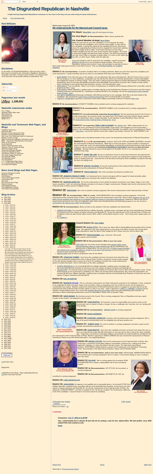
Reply (60, 426)
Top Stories (57, 403)
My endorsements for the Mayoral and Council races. (80, 27)
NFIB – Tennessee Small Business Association (17, 141)
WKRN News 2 (6, 117)
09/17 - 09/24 (9, 234)
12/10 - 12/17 (9, 211)
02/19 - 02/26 (9, 306)
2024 (6, 201)
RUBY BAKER (62, 77)
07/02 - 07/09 (9, 270)
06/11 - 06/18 (9, 275)
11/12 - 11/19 (9, 218)
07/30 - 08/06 (9, 247)
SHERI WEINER (69, 296)
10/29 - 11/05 (9, 222)
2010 (6, 342)
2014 (6, 335)
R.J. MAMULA (62, 217)
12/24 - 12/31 (9, 207)
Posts (6, 87)
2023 (6, 203)
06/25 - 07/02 (9, 271)
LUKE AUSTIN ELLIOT (71, 380)
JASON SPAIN (68, 384)
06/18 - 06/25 (9, 273)
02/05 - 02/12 (9, 310)
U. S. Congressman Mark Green (12, 161)
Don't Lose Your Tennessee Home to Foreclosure (17, 136)
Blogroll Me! (5, 367)
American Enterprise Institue (11, 173)
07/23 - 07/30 (9, 264)
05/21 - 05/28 (9, 281)
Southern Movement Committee (99, 290)
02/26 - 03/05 (9, 304)
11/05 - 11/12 (9, 220)
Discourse (5, 181)
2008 (6, 346)
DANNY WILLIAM (90, 155)
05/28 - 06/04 (9, 279)
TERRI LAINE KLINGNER (104, 125)
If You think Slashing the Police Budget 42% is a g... (18, 255)
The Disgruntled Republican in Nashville (48, 8)
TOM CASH (80, 244)
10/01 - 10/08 (9, 230)
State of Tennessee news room (12, 145)
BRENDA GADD (109, 310)
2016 (6, 331)
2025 (6, 199)
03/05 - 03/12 (9, 302)
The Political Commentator (10, 189)
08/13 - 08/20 (9, 243)
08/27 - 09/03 (9, 239)
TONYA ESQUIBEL (93, 235)
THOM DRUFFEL (93, 302)
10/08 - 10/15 (9, 228)
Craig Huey (79, 131)
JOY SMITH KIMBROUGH (66, 95)
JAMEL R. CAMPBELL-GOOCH (131, 289)
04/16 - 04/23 (9, 291)
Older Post (147, 465)
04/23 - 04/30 (9, 289)
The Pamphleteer (7, 160)
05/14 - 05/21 (9, 283)
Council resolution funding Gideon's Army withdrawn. (19, 257)
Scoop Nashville (7, 144)
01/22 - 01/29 (9, 313)
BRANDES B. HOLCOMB (116, 147)
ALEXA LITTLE (92, 227)
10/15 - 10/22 (9, 226)
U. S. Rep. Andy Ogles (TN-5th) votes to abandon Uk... (20, 259)
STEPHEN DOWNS (105, 66)
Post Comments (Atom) (70, 469)
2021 (6, 321)
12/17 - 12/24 (9, 209)
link (133, 98)
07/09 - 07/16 (9, 268)
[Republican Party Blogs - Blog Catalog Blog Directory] (20, 373)
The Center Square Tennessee (11, 155)
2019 (6, 325)
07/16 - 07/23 (9, 266)
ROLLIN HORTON (70, 279)
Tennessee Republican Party (11, 152)
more (93, 32)
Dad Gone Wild (6, 131)
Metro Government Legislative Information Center (17, 139)
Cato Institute (6, 176)
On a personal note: (18, 18)
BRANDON (68, 283)
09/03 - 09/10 (9, 237)
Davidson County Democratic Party (13, 133)
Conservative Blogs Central (10, 178)
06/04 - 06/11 (9, 277)
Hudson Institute (7, 184)
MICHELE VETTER (95, 341)
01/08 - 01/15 (9, 315)
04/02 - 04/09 (9, 294)
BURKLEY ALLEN (78, 62)
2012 (6, 338)
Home (5, 18)
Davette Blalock (114, 114)
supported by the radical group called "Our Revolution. (72, 203)
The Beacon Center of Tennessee (12, 153)
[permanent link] (62, 402)
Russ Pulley (105, 40)
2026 (6, 197)
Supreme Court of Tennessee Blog (13, 147)
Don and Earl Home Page (10, 182)
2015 (6, 333)
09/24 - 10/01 (9, 232)
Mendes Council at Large (10, 138)
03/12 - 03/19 (9, 300)
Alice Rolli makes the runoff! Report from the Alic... (18, 250)
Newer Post (57, 465)
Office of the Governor (9, 142)
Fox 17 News (6, 111)
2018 (6, 327)
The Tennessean (7, 115)
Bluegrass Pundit (7, 175)
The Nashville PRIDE (8, 156)
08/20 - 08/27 (9, 241)
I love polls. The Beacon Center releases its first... (18, 249)
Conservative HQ (7, 179)
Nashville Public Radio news (11, 112)
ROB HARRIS (62, 89)
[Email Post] (67, 406)
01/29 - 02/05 (9, 312)
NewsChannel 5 (7, 114)
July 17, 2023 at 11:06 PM (77, 418)
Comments (8, 91)
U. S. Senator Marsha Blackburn (12, 163)
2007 (6, 348)
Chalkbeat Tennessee (9, 130)
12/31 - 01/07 (9, 205)
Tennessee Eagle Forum (9, 149)
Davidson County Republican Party (13, 134)
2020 (6, 323)
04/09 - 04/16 (9, 292)
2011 (6, 340)
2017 (6, 329)
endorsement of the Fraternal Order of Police (91, 120)
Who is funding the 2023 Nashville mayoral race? (18, 254)
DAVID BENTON (93, 330)
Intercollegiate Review (9, 186)
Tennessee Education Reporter (12, 150)
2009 (6, 344)
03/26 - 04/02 (9, 296)
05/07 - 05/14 (9, 285)
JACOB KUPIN (62, 270)
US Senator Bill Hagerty (9, 164)
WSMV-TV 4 (6, 119)
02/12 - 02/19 (9, 308)
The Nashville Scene (8, 158)
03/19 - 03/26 (9, 298)
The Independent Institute (10, 187)
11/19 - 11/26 (9, 216)
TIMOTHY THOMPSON (65, 98)
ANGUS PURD (62, 253)
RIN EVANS (72, 190)
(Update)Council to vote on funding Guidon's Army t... (19, 260)
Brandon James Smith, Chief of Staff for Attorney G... (19, 262)
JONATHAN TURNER (71, 257)
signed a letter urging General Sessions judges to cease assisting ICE (101, 245)
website (120, 125)
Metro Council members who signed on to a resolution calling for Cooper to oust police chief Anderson (93, 249)
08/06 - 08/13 (9, 245)
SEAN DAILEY (62, 86)
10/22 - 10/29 (9, 224)
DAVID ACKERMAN (94, 314)
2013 (6, 336)
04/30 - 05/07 (9, 287)
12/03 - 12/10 (9, 213)
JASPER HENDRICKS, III (66, 266)
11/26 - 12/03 (9, 214)
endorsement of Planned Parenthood (91, 97)
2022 (6, 319)
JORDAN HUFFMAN (64, 210)
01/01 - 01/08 (9, 317)
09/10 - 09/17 (9, 235)
